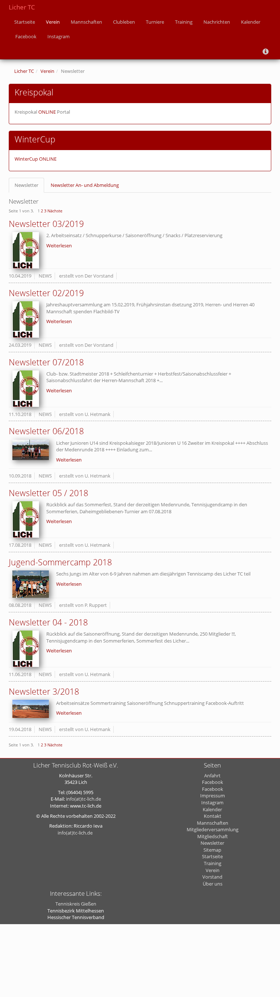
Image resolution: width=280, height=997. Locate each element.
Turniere (155, 22)
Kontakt (212, 816)
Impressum (212, 795)
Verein (53, 22)
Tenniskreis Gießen (75, 903)
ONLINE (47, 112)
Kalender (250, 22)
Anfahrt (212, 775)
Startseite (24, 22)
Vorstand (212, 877)
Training (183, 22)
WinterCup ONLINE (36, 159)
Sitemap (212, 850)
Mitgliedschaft (212, 836)
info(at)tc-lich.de (83, 799)
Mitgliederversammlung (212, 829)
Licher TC (22, 7)
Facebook (25, 36)
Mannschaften (86, 22)
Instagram (58, 36)
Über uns (212, 883)
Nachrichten (216, 22)
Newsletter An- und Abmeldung (85, 185)
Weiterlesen (59, 245)
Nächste (54, 210)
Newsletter (26, 185)
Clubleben (124, 22)
